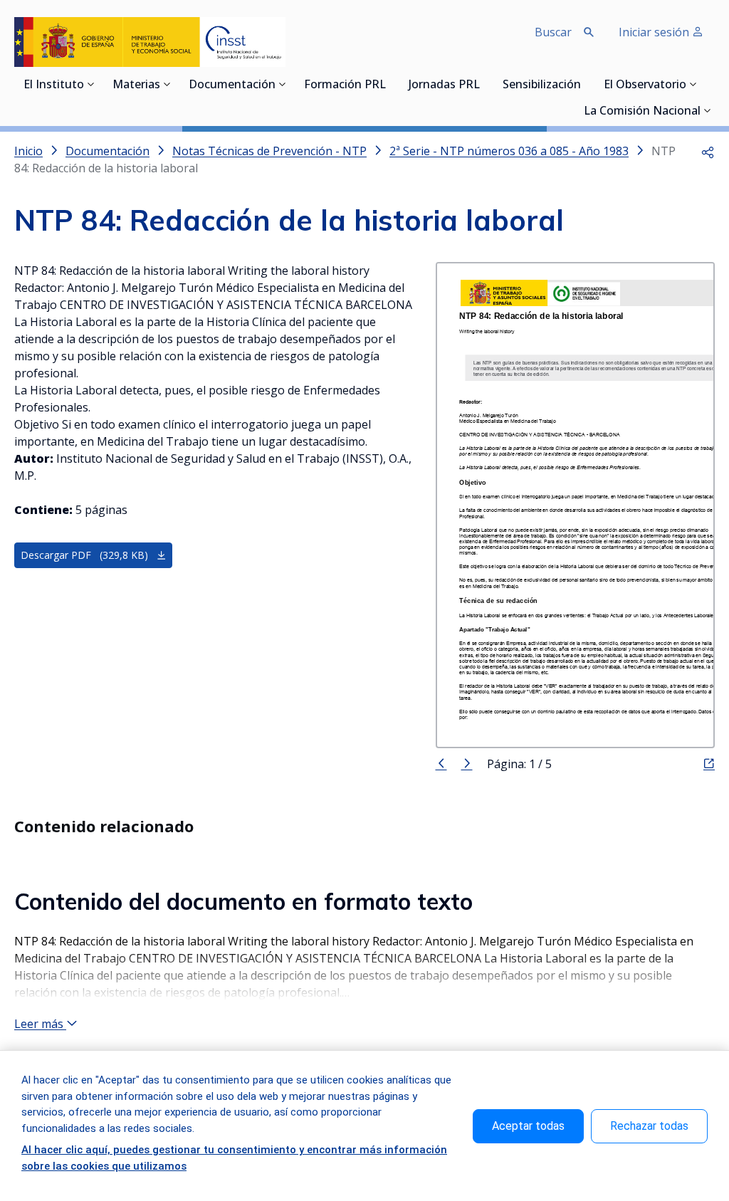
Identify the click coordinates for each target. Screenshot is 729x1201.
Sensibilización (542, 85)
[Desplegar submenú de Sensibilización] (585, 84)
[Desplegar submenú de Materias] (167, 84)
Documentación (232, 85)
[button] (708, 150)
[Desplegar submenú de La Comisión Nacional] (708, 110)
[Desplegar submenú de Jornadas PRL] (484, 84)
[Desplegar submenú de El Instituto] (91, 84)
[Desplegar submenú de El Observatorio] (693, 84)
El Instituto (53, 85)
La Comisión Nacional (642, 111)
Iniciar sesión (655, 32)
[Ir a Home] (149, 42)
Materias (136, 85)
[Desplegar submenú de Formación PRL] (390, 84)
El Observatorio (645, 85)
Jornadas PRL (444, 85)
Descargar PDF (84, 555)
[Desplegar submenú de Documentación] (283, 84)
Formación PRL (345, 85)
